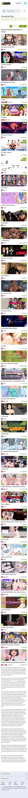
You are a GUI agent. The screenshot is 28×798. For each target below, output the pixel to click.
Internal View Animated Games (9, 19)
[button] (25, 3)
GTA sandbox (14, 681)
